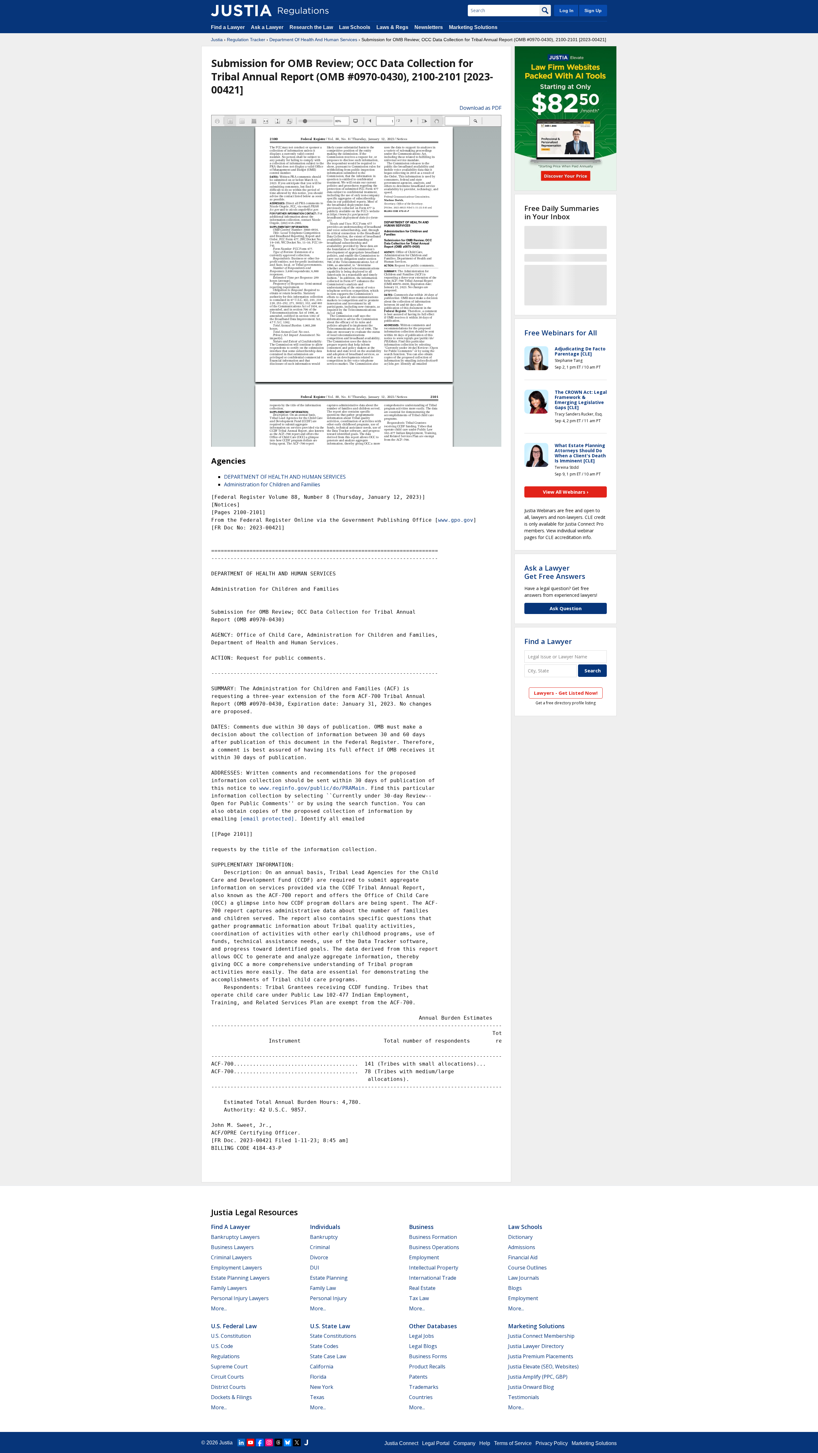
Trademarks (423, 1386)
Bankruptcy (324, 1236)
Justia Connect (401, 1443)
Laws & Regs (392, 27)
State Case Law (328, 1356)
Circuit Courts (227, 1376)
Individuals (325, 1227)
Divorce (319, 1257)
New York (321, 1386)
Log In (566, 10)
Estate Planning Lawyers (240, 1277)
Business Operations (434, 1247)
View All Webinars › (566, 492)
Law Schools (354, 27)
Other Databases (433, 1326)
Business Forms (428, 1356)
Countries (421, 1397)
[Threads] (278, 1442)
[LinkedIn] (241, 1442)
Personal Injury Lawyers (240, 1298)
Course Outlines (527, 1267)
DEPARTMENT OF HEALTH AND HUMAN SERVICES (285, 476)
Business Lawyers (232, 1247)
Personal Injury (328, 1298)
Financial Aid (522, 1257)
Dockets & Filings (231, 1397)
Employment (424, 1257)
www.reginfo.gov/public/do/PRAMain (312, 788)
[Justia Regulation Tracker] (241, 10)
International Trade (432, 1277)
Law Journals (523, 1277)
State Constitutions (333, 1335)
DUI (314, 1267)
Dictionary (520, 1236)
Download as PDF (480, 107)
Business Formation (433, 1236)
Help (484, 1443)
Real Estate (422, 1288)
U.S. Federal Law (234, 1326)
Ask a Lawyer (268, 27)
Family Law (323, 1288)
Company (464, 1443)
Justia (217, 39)
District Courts (228, 1386)
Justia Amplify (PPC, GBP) (537, 1376)
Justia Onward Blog (531, 1386)
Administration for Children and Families (272, 484)
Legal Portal (436, 1443)
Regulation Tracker (246, 39)
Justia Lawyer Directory (536, 1346)
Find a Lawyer (228, 27)
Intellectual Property (433, 1267)
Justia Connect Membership (541, 1335)
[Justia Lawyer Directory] (306, 1442)
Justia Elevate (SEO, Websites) (543, 1366)
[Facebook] (260, 1442)
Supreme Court (229, 1366)
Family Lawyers (229, 1288)
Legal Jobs (421, 1335)
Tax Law (419, 1298)
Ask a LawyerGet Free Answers (554, 572)
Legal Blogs (423, 1346)
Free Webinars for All (560, 332)
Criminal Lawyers (231, 1257)
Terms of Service (513, 1443)
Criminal (320, 1247)
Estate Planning (329, 1277)
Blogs (515, 1288)
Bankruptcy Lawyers (235, 1236)
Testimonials (523, 1397)
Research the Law (311, 27)
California (321, 1366)
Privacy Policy (552, 1443)
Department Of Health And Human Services (313, 39)
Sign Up (593, 10)
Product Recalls (427, 1366)
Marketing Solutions (473, 27)
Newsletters (428, 27)
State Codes (324, 1346)
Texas (317, 1397)
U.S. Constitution (231, 1335)
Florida (318, 1376)
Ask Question (566, 608)
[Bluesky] (287, 1442)
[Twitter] (297, 1442)
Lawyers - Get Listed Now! (566, 693)
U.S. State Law (330, 1326)
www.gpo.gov (455, 520)
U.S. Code (222, 1346)
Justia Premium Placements (540, 1356)
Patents (418, 1376)
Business (421, 1227)
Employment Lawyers (236, 1267)
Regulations (225, 1356)
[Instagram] (269, 1442)
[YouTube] (250, 1442)
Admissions (521, 1247)
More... (219, 1308)
